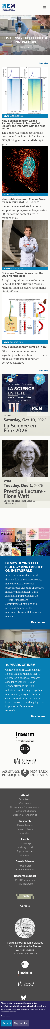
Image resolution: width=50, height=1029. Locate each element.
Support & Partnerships (25, 815)
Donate (25, 896)
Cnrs (25, 964)
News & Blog (25, 866)
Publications (25, 833)
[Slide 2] (25, 51)
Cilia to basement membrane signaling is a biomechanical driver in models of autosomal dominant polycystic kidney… (24, 352)
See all (42, 63)
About (25, 795)
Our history (25, 803)
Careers (25, 905)
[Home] (8, 7)
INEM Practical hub (25, 880)
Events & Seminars (25, 869)
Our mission (25, 799)
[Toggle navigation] (44, 7)
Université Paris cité (25, 984)
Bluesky (23, 997)
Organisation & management (25, 807)
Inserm (25, 974)
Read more (5, 1016)
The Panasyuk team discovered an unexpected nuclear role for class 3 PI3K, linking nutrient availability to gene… (23, 130)
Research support (25, 875)
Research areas (25, 825)
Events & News (25, 861)
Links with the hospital (25, 811)
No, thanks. (20, 1023)
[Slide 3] (26, 51)
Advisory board (25, 847)
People (25, 839)
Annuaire (25, 855)
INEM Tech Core (25, 884)
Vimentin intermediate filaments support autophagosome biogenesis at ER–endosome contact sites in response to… (25, 206)
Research (25, 821)
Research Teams (25, 829)
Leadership (25, 843)
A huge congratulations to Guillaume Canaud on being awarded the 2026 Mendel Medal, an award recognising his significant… (24, 280)
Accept (7, 1023)
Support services (25, 851)
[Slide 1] (23, 51)
